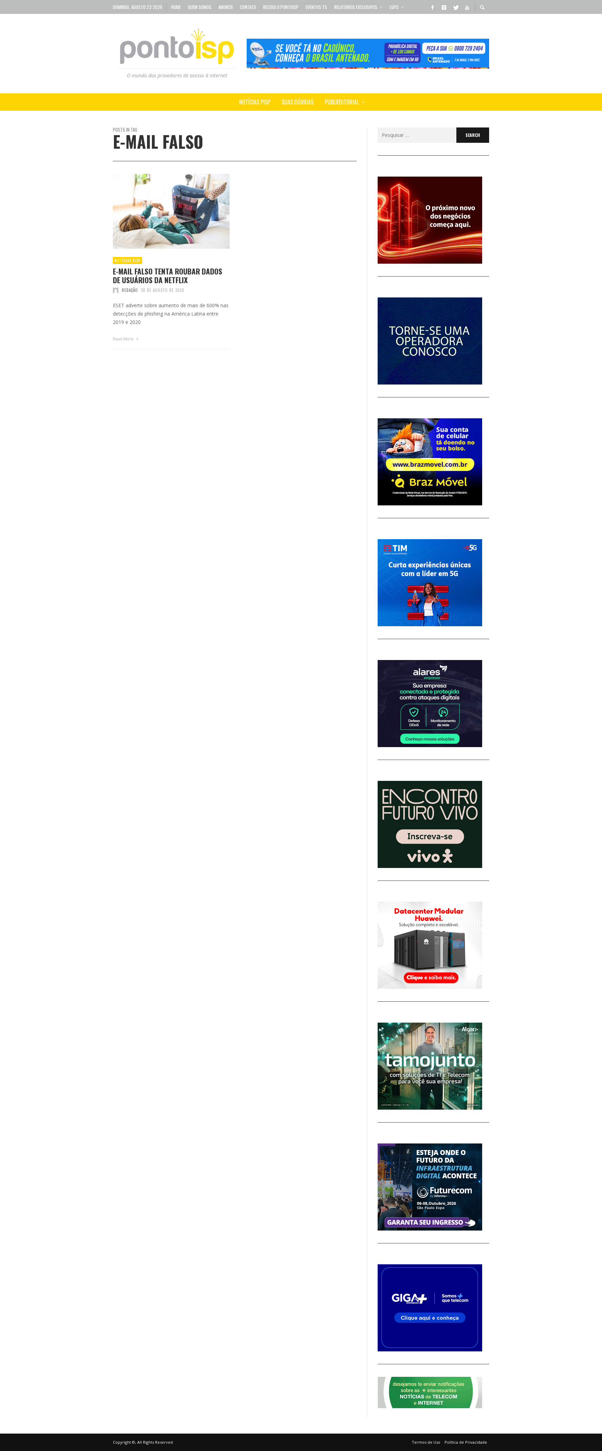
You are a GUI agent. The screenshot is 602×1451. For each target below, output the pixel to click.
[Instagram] (444, 7)
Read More (123, 338)
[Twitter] (455, 7)
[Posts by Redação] (115, 290)
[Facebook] (432, 7)
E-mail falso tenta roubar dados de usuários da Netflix (167, 275)
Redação (130, 290)
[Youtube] (467, 7)
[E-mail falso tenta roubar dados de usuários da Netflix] (160, 211)
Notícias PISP (127, 260)
